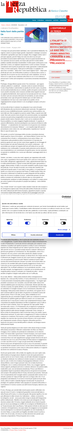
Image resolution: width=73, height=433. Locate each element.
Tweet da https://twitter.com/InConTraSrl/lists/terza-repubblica (60, 60)
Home (34, 20)
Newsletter (63, 20)
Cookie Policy (22, 430)
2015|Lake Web (67, 428)
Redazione (48, 20)
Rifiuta (13, 235)
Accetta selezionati (36, 235)
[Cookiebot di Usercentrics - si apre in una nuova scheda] (63, 197)
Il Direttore (41, 20)
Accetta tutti (59, 235)
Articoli (70, 20)
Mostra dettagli (62, 229)
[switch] (27, 223)
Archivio (55, 20)
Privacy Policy (13, 430)
